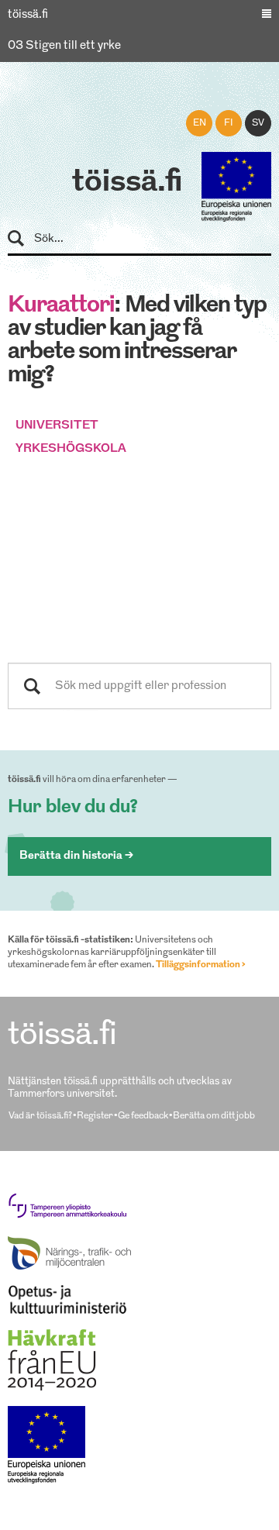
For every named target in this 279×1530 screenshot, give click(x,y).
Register (95, 1116)
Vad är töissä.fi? (40, 1116)
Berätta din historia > (76, 856)
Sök (23, 239)
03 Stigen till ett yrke (64, 46)
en (199, 123)
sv (258, 123)
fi (228, 123)
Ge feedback (143, 1116)
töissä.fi (127, 182)
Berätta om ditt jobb (214, 1116)
